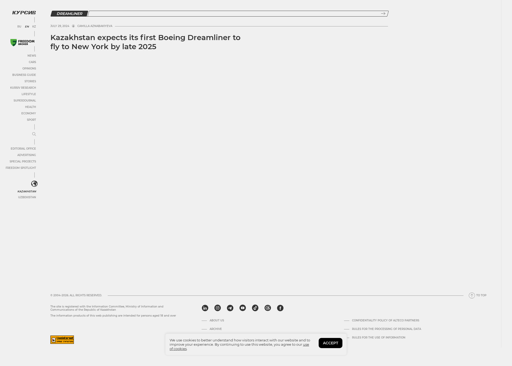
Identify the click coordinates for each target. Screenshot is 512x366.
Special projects (23, 161)
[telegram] (230, 308)
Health (30, 107)
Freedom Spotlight (21, 168)
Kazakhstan (26, 191)
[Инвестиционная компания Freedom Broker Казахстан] (22, 42)
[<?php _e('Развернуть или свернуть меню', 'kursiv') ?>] (34, 183)
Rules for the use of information (378, 337)
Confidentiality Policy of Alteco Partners (385, 320)
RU (19, 26)
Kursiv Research (23, 87)
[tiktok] (255, 308)
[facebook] (280, 308)
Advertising (26, 155)
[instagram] (217, 308)
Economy (28, 113)
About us (217, 320)
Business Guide (24, 75)
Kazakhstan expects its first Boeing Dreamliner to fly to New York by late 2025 (145, 42)
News (31, 55)
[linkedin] (205, 308)
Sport (31, 120)
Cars (32, 62)
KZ (34, 26)
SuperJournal (25, 100)
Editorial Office (23, 148)
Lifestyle (29, 94)
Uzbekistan (27, 197)
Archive (216, 329)
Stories (30, 81)
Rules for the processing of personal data (386, 329)
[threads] (268, 308)
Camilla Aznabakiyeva (94, 26)
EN (27, 26)
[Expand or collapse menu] (34, 134)
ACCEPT (330, 343)
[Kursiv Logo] (24, 12)
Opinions (29, 68)
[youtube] (242, 308)
